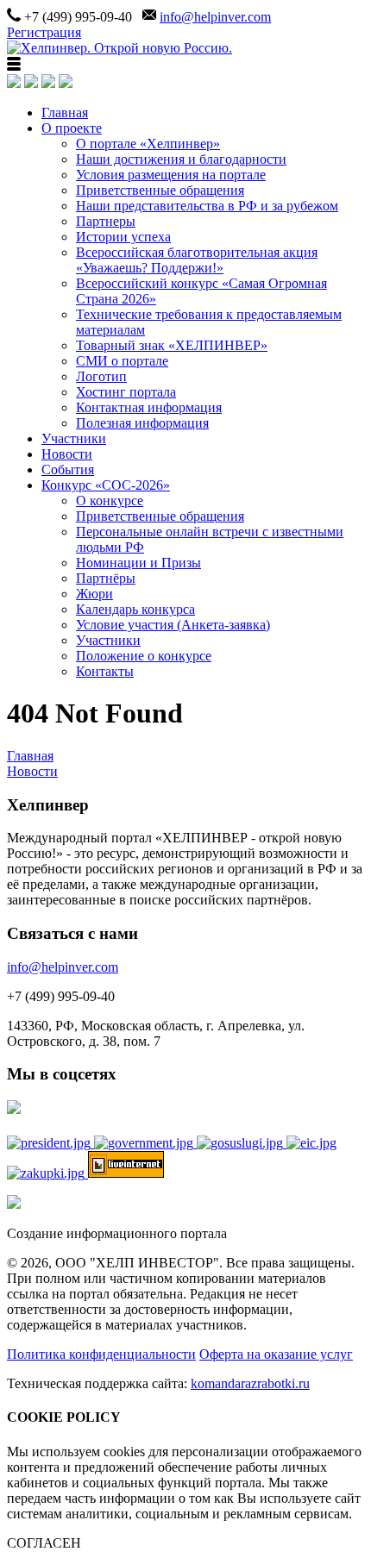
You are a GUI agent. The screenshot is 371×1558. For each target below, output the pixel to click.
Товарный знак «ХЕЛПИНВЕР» (171, 345)
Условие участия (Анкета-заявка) (173, 624)
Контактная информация (149, 407)
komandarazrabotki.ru (250, 1383)
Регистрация (44, 32)
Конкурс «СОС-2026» (105, 485)
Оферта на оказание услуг (276, 1354)
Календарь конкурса (135, 609)
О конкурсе (109, 500)
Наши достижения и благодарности (181, 159)
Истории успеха (123, 236)
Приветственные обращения (160, 190)
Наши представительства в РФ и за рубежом (207, 205)
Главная (64, 112)
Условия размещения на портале (171, 174)
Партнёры (105, 578)
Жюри (94, 593)
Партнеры (105, 221)
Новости (66, 454)
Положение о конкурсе (143, 655)
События (67, 469)
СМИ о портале (122, 361)
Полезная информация (142, 423)
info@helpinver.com (215, 16)
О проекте (71, 128)
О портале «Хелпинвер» (148, 143)
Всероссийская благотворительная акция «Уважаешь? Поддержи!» (197, 260)
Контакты (105, 671)
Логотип (101, 376)
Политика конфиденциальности (101, 1354)
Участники (73, 438)
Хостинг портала (126, 392)
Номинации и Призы (138, 562)
